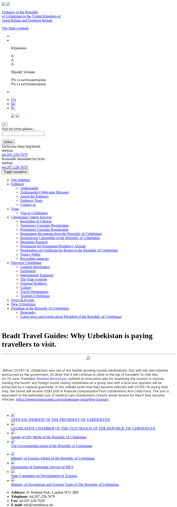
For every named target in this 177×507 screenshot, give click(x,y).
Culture (25, 288)
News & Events (22, 300)
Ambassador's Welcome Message (44, 192)
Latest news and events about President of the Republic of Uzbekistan (71, 317)
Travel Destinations (34, 292)
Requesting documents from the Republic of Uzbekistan (61, 234)
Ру (13, 108)
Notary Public (30, 254)
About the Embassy (34, 196)
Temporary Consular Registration (44, 225)
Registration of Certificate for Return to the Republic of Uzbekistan (69, 250)
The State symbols (15, 28)
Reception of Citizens (36, 221)
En (13, 104)
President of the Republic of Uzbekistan (40, 308)
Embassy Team (31, 200)
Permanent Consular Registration (44, 230)
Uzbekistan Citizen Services (31, 217)
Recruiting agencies (34, 259)
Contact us (28, 205)
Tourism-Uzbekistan (35, 296)
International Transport (36, 275)
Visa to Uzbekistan (34, 213)
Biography (28, 312)
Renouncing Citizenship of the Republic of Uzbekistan (60, 238)
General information (35, 267)
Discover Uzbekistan (26, 263)
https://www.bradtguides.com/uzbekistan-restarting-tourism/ (62, 399)
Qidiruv (8, 142)
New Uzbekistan (23, 304)
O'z (13, 100)
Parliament (28, 271)
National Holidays (33, 283)
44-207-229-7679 (14, 155)
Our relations (20, 180)
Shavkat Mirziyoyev (51, 379)
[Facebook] (13, 116)
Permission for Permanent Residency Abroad (53, 246)
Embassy (17, 184)
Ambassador (29, 188)
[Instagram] (17, 116)
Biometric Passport (34, 242)
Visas (15, 209)
